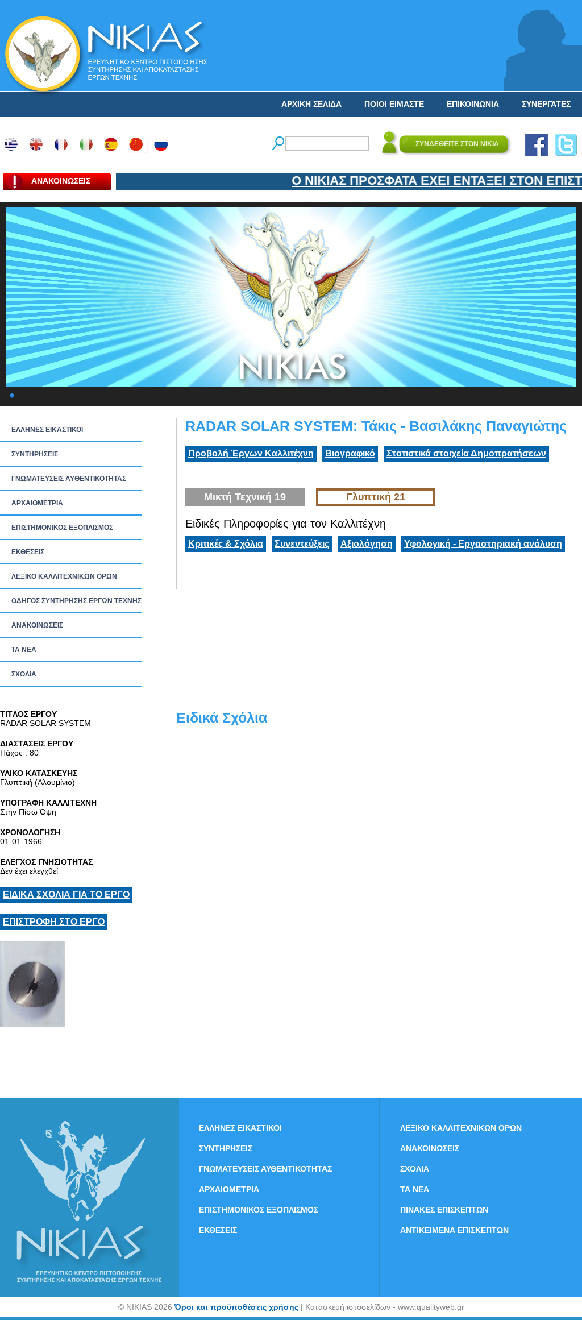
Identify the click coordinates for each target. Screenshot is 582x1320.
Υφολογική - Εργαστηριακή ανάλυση (483, 544)
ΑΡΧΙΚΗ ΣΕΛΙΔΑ (311, 104)
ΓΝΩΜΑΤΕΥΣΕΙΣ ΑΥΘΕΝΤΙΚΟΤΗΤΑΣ (68, 479)
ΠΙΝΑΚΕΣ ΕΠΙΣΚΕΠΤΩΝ (444, 1209)
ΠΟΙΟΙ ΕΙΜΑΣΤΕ (394, 104)
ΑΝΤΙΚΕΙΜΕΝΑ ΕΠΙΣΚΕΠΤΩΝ (454, 1230)
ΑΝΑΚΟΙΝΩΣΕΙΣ (37, 625)
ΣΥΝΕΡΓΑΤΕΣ (546, 104)
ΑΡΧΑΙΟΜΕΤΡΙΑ (37, 503)
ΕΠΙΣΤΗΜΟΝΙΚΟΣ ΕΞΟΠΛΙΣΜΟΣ (62, 528)
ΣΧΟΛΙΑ (23, 674)
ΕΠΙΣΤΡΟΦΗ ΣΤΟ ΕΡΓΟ (54, 922)
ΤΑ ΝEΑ (23, 650)
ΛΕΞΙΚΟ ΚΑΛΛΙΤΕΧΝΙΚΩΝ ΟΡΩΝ (64, 576)
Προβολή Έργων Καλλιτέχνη (251, 453)
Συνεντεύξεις (302, 544)
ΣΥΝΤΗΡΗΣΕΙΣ (34, 454)
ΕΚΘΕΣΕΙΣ (27, 552)
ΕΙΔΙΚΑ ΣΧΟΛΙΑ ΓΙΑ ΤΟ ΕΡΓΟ (66, 894)
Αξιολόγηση (366, 544)
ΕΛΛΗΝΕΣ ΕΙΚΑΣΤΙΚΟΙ (47, 430)
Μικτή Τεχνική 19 (245, 497)
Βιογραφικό (350, 453)
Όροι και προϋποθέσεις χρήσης (236, 1306)
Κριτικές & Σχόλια (225, 544)
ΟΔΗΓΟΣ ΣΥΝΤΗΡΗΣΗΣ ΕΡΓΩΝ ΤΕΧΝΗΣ (76, 601)
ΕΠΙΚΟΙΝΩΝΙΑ (473, 104)
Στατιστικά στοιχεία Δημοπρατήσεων (466, 453)
